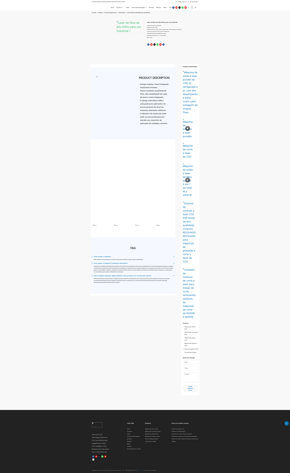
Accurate (94, 12)
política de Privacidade (150, 470)
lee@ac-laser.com (182, 1)
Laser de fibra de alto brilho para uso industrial (138, 12)
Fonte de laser (121, 12)
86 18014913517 (193, 1)
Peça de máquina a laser (110, 12)
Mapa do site (140, 470)
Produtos (100, 12)
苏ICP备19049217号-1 (131, 470)
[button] (172, 7)
